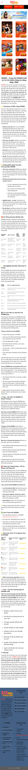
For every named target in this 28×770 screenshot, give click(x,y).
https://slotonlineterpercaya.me (10, 516)
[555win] (14, 2)
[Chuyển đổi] (2, 611)
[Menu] (2, 2)
